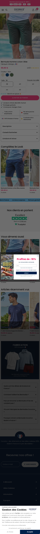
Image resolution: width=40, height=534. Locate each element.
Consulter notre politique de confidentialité (14, 525)
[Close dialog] (38, 256)
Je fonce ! (26, 273)
